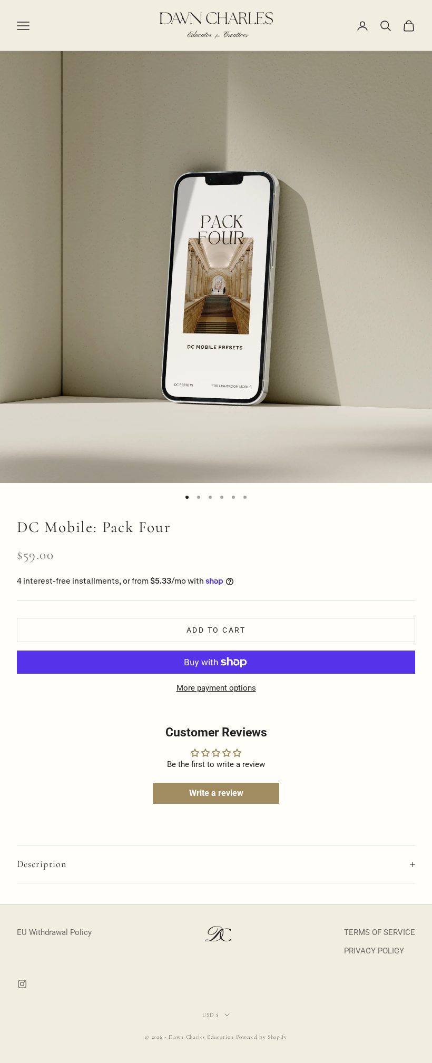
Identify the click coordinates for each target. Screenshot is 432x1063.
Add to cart (216, 630)
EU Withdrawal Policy (54, 932)
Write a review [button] (216, 793)
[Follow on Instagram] (22, 984)
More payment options (216, 688)
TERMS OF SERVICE (379, 932)
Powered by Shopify (261, 1037)
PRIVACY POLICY (374, 951)
